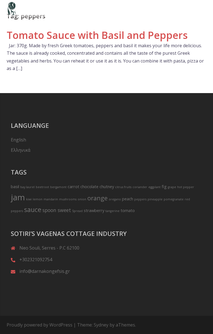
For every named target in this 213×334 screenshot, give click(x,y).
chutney (107, 186)
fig (164, 186)
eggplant (154, 187)
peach (127, 198)
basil (15, 186)
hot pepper (185, 187)
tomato (128, 210)
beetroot (42, 187)
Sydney (101, 325)
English (18, 140)
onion (82, 199)
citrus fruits (123, 187)
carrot (73, 186)
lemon (37, 199)
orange (97, 198)
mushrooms (68, 199)
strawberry (94, 210)
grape (172, 187)
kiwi (29, 199)
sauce (32, 209)
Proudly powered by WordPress (39, 325)
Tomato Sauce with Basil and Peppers (97, 35)
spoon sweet (56, 210)
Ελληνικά (20, 150)
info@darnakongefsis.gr (44, 271)
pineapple (155, 199)
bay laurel (27, 187)
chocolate (89, 186)
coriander (140, 187)
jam (18, 197)
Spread (77, 211)
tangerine (112, 211)
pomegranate (174, 199)
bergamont (58, 187)
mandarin (51, 199)
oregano (115, 199)
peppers (140, 199)
